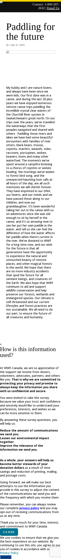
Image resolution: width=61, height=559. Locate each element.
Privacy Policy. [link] (9, 553)
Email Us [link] (53, 8)
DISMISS (5, 557)
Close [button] (9, 532)
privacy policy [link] (29, 508)
